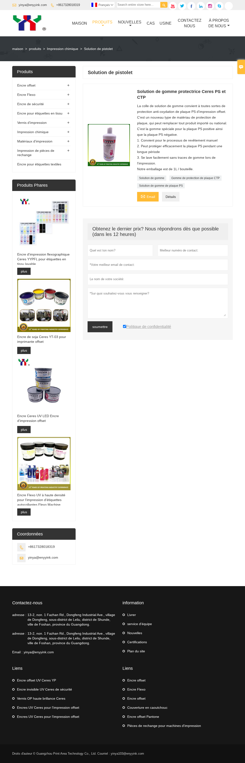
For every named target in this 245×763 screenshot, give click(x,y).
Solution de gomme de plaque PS (161, 185)
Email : (17, 652)
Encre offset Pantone (143, 717)
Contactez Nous (189, 23)
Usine (166, 23)
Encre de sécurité (30, 104)
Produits (102, 22)
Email (148, 196)
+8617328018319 (68, 5)
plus (24, 271)
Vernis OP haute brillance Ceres (41, 698)
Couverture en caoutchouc (147, 707)
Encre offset (26, 85)
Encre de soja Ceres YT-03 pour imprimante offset (41, 339)
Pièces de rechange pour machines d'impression (164, 726)
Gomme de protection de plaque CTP (195, 178)
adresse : (19, 615)
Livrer (131, 615)
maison (17, 49)
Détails (171, 197)
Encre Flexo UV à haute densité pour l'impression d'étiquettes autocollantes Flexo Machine (41, 500)
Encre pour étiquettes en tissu (39, 113)
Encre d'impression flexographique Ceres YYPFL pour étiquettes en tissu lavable (43, 259)
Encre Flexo (26, 95)
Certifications (137, 642)
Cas (151, 23)
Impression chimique (62, 49)
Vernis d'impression (32, 123)
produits (35, 49)
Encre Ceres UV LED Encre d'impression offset (38, 418)
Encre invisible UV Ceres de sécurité (44, 689)
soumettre (100, 327)
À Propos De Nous (218, 23)
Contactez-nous (27, 602)
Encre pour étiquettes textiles (39, 164)
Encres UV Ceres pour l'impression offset (48, 707)
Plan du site (136, 651)
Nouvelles (129, 22)
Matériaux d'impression (34, 141)
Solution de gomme (151, 178)
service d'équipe (139, 624)
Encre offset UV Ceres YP (36, 680)
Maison (79, 23)
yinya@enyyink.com (33, 5)
